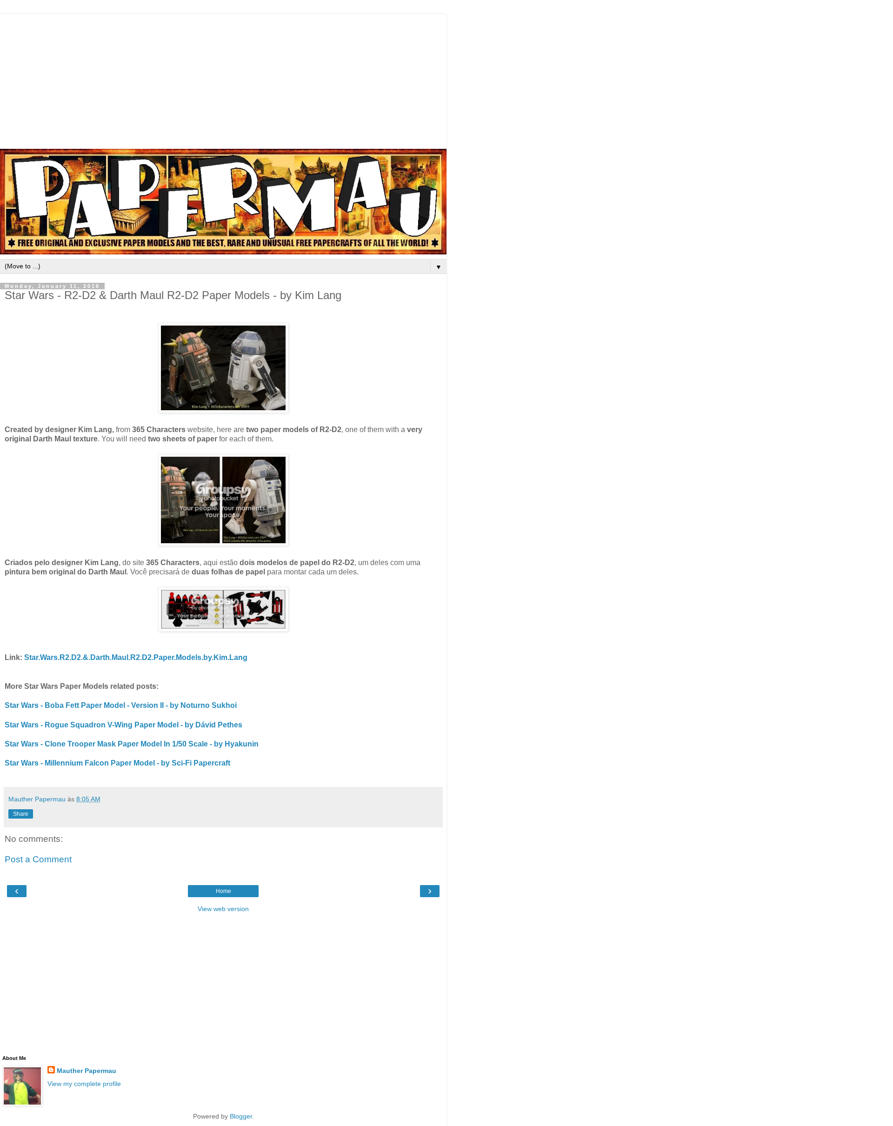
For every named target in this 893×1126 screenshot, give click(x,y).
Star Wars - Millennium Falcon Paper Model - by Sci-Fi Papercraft (117, 763)
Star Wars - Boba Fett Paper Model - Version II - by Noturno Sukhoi (121, 705)
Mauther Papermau (86, 1070)
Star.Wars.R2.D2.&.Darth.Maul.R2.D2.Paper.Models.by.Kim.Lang (135, 657)
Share (20, 814)
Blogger (241, 1116)
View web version (223, 909)
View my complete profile (84, 1083)
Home (223, 891)
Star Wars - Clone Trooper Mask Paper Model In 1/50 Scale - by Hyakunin (132, 744)
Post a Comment (38, 859)
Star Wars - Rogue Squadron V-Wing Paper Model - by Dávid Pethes (123, 725)
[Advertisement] (223, 79)
